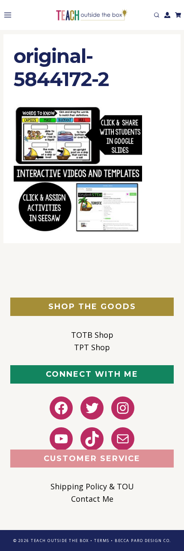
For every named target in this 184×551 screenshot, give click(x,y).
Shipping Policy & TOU (92, 486)
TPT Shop (92, 347)
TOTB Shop (92, 335)
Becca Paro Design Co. (143, 540)
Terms (102, 540)
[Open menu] (6, 14)
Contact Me (92, 499)
